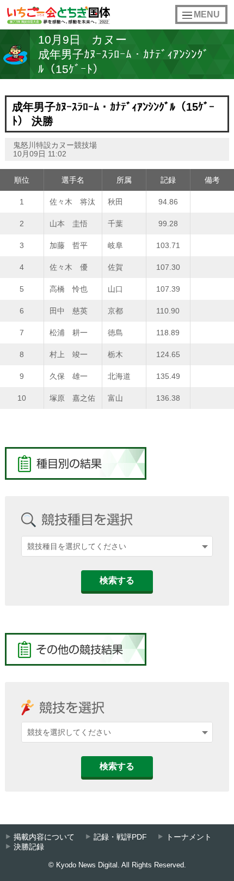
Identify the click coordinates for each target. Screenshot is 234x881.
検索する (117, 580)
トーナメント (189, 837)
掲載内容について (44, 837)
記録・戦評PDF (120, 837)
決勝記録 (29, 847)
